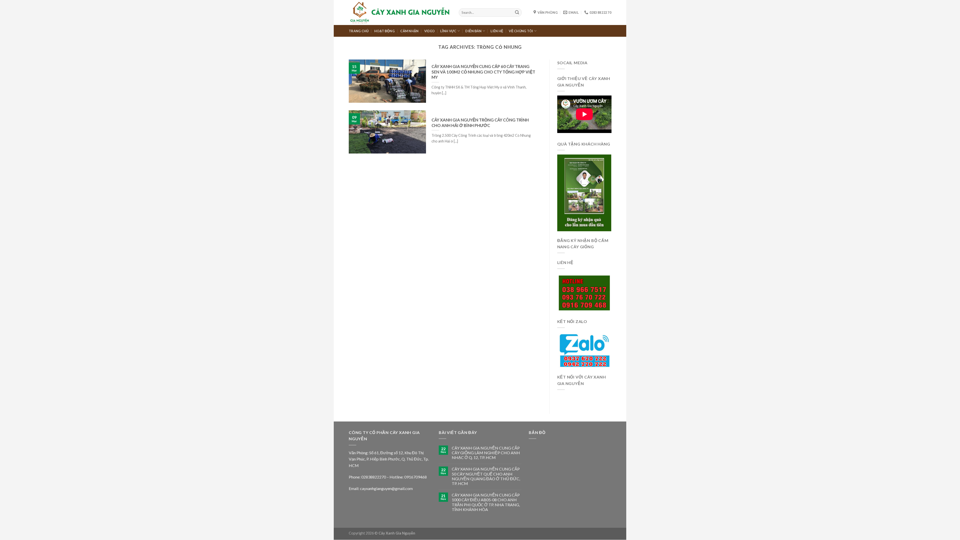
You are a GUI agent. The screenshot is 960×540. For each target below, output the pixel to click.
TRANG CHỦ (358, 31)
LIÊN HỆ (496, 31)
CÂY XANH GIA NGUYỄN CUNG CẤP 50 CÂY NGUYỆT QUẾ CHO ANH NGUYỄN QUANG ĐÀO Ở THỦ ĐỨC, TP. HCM (486, 476)
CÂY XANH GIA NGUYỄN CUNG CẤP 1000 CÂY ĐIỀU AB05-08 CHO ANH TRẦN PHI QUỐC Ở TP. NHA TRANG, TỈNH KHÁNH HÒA (486, 502)
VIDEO (429, 31)
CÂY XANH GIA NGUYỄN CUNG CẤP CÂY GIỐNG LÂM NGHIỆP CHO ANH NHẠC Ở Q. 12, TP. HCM (486, 453)
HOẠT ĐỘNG (384, 31)
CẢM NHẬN (409, 31)
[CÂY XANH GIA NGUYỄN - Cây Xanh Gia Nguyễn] (400, 12)
